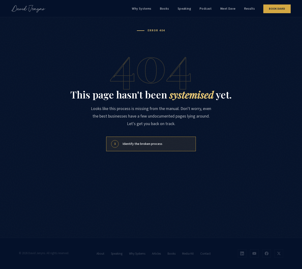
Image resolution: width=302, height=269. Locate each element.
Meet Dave (228, 8)
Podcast (206, 8)
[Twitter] (279, 253)
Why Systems (141, 8)
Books (164, 8)
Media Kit (188, 254)
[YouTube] (254, 253)
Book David (277, 9)
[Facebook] (266, 253)
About (100, 254)
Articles (156, 254)
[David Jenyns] (28, 8)
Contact (205, 254)
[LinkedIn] (242, 253)
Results (249, 8)
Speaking (184, 8)
